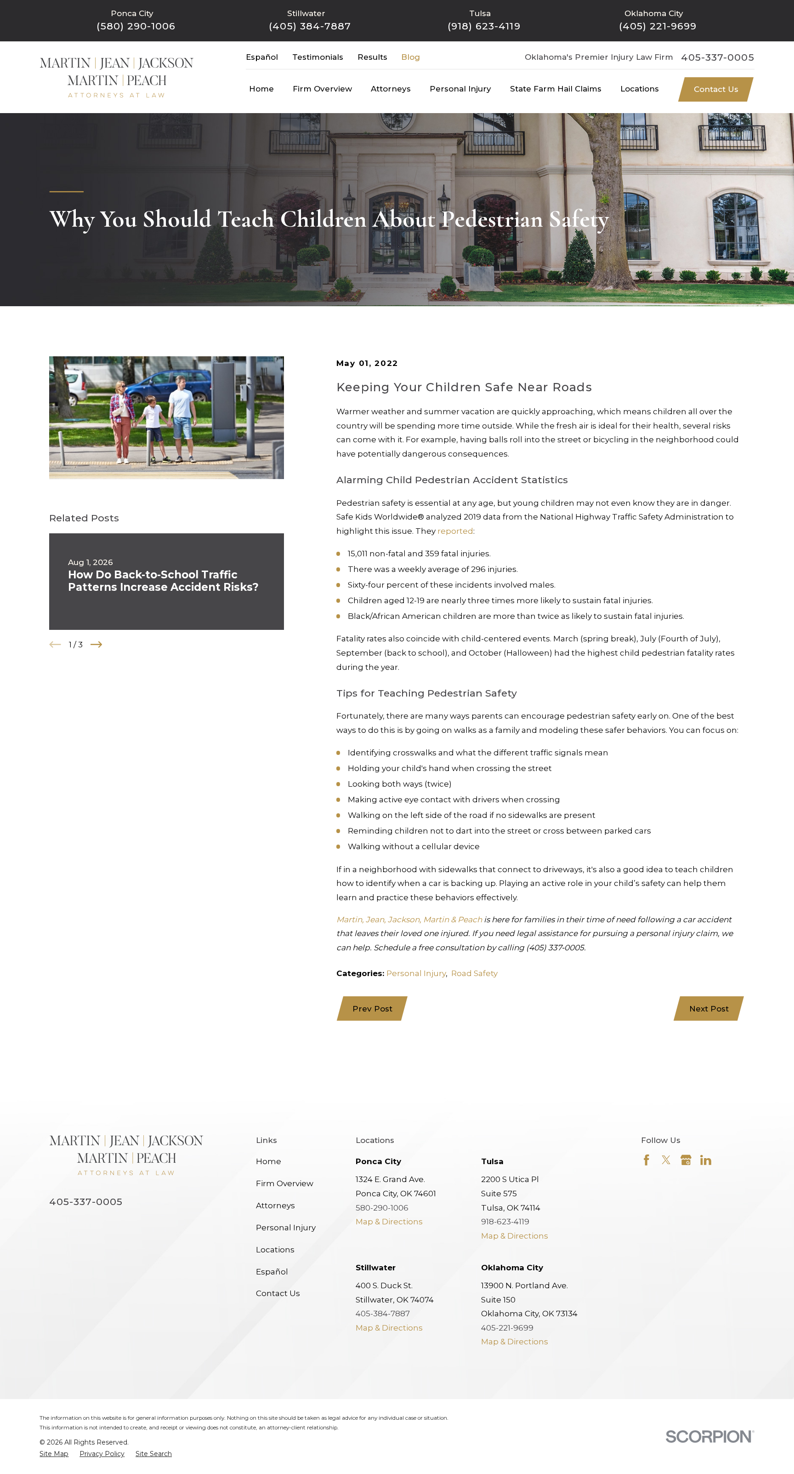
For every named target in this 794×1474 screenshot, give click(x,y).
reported (455, 531)
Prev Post (372, 1008)
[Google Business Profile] (686, 1159)
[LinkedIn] (705, 1159)
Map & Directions (389, 1221)
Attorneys (275, 1205)
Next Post (709, 1008)
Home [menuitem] (261, 88)
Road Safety (474, 973)
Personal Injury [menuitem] (460, 88)
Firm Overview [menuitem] (322, 88)
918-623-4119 (505, 1221)
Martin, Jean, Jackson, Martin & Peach (409, 919)
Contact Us (716, 89)
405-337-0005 (717, 57)
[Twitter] (666, 1159)
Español (262, 57)
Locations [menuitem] (639, 88)
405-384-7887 (383, 1313)
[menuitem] (54, 1454)
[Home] (117, 77)
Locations (275, 1249)
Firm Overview (284, 1183)
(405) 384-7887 (310, 26)
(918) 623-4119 (484, 26)
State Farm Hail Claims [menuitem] (555, 88)
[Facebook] (646, 1159)
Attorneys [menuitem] (391, 88)
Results (372, 57)
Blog (410, 57)
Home (268, 1161)
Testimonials (317, 57)
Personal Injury (416, 973)
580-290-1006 (382, 1207)
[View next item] (96, 645)
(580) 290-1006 (136, 26)
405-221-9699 (507, 1327)
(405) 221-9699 (658, 26)
